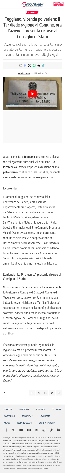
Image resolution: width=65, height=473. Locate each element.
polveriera (9, 172)
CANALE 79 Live (58, 4)
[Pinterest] (44, 430)
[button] (4, 4)
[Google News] (29, 430)
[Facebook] (6, 430)
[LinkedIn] (58, 430)
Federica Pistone (24, 73)
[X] (13, 430)
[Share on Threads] (39, 65)
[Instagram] (36, 430)
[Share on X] (30, 65)
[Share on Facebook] (25, 65)
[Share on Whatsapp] (34, 65)
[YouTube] (21, 430)
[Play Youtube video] (32, 93)
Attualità (32, 12)
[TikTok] (51, 430)
